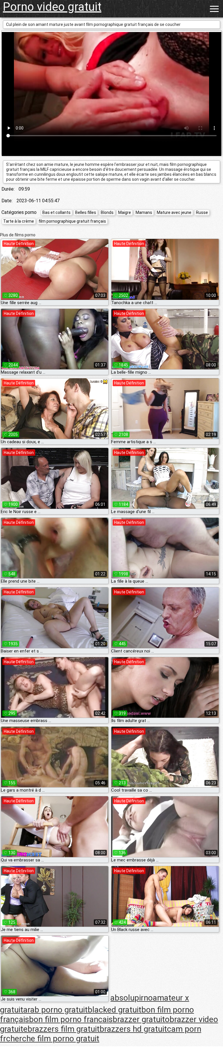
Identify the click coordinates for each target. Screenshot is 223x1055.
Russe (202, 212)
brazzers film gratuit (64, 1029)
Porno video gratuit (52, 7)
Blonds (107, 212)
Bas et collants (56, 212)
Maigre (124, 212)
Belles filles (85, 212)
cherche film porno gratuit (52, 1038)
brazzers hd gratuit (133, 1029)
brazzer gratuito (141, 1019)
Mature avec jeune (174, 212)
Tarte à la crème (18, 221)
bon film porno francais (71, 1019)
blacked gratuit (114, 1010)
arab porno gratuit (55, 1010)
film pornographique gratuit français (72, 221)
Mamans (144, 212)
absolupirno (131, 998)
